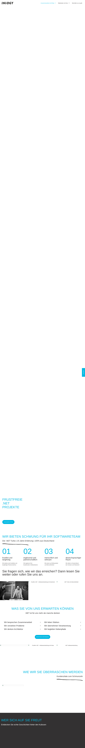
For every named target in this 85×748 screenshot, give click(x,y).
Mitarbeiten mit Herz (63, 3)
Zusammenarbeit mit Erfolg (47, 3)
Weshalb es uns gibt (77, 3)
